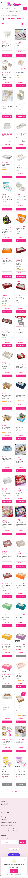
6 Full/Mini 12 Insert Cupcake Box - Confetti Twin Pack (21, 773)
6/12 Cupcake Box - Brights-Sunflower (7, 647)
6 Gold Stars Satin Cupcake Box (6, 706)
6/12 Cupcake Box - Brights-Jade (7, 616)
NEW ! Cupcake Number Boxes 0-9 (7, 105)
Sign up (22, 842)
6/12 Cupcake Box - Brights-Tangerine (21, 586)
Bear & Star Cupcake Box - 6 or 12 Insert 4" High (7, 76)
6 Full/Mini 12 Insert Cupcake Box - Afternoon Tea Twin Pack (21, 199)
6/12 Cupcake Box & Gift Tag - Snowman (7, 428)
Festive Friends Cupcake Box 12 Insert (6, 587)
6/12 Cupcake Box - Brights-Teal (21, 616)
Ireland (13, 849)
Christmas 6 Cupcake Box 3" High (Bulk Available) (6, 299)
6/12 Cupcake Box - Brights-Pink (7, 677)
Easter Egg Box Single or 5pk (19, 742)
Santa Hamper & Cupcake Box (20, 492)
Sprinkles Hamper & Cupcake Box (6, 492)
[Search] (25, 8)
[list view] (25, 23)
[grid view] (22, 23)
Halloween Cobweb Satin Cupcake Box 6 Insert (21, 230)
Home (2, 15)
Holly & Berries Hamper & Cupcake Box (21, 524)
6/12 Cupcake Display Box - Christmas (19, 429)
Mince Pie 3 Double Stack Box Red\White (7, 334)
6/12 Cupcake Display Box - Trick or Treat (6, 231)
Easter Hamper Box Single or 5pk (7, 742)
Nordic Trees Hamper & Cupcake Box (7, 524)
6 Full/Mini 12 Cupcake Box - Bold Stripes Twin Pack (7, 773)
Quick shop (7, 51)
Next (16, 791)
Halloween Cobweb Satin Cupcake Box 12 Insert (7, 261)
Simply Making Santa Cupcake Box (21, 366)
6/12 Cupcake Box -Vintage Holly (7, 365)
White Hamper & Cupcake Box (20, 461)
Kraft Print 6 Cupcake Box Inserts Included (20, 710)
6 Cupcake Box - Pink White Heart (20, 676)
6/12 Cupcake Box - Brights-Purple (21, 647)
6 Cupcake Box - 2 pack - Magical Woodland (20, 332)
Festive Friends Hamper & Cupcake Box (7, 556)
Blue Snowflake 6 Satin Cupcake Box (7, 459)
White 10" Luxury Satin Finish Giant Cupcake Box (6, 45)
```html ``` (13, 6)
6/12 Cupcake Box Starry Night (20, 396)
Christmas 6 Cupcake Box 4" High (20, 299)
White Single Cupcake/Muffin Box (20, 72)
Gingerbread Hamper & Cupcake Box (21, 556)
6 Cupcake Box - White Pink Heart (20, 168)
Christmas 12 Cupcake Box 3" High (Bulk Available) (20, 264)
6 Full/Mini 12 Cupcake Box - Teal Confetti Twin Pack (7, 198)
